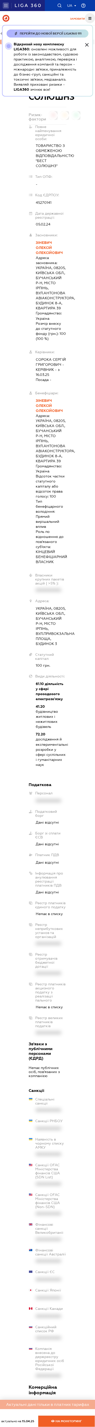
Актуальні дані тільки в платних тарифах (47, 1404)
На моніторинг (68, 1421)
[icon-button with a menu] (90, 18)
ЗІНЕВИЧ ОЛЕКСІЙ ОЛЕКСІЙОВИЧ (49, 248)
